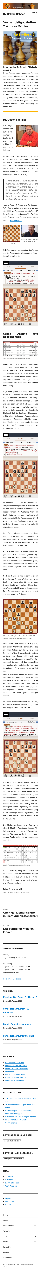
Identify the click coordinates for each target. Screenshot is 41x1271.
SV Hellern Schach (14, 14)
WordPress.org (11, 1186)
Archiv (5, 1241)
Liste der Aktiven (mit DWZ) (16, 1065)
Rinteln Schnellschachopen (17, 1024)
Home (5, 1215)
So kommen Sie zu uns (12, 979)
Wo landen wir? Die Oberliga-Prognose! (20, 1116)
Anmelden (9, 1176)
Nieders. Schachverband (15, 1074)
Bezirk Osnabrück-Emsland (15, 1077)
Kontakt (8, 1204)
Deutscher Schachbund (14, 1080)
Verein (5, 1220)
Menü (34, 12)
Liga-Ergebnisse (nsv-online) (16, 1068)
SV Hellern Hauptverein (14, 1062)
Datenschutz (10, 1201)
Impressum (9, 1198)
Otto (4, 893)
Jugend (6, 1236)
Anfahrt (6, 1252)
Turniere (6, 1231)
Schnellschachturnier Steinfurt (18, 1035)
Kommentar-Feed (12, 1183)
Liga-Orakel (9, 1071)
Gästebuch (7, 1257)
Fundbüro (7, 1247)
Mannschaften (25, 893)
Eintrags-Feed (10, 1179)
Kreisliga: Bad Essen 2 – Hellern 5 (20, 997)
